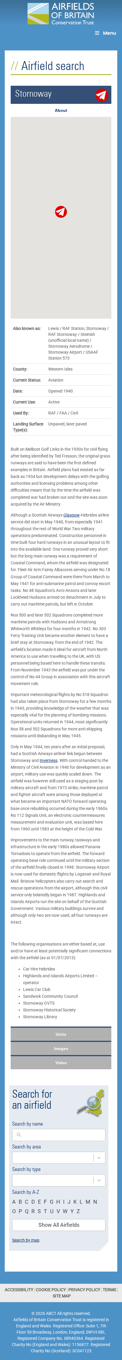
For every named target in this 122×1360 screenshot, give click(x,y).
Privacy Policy (84, 1289)
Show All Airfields (58, 1225)
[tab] (61, 110)
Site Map (62, 1296)
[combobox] (53, 1158)
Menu (109, 33)
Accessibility (19, 1289)
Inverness (48, 760)
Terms (109, 1289)
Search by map (25, 1240)
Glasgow (71, 515)
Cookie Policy (51, 1289)
